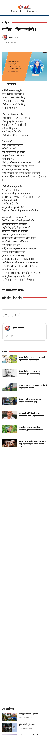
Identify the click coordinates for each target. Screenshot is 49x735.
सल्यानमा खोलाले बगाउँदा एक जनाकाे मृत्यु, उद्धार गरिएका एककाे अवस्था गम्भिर (33, 444)
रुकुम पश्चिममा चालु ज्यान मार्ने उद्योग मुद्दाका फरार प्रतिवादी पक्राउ (32, 358)
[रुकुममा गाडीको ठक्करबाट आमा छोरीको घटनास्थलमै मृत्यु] (9, 401)
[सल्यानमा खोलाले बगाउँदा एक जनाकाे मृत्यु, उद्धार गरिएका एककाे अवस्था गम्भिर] (9, 443)
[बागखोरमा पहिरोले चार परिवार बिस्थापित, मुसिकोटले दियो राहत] (9, 429)
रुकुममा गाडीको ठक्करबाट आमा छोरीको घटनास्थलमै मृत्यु (31, 400)
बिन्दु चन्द (15, 314)
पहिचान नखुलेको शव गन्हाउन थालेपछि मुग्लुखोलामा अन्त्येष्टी (33, 386)
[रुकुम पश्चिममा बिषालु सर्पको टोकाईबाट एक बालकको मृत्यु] (9, 373)
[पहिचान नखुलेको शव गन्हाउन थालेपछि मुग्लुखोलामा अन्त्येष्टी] (9, 387)
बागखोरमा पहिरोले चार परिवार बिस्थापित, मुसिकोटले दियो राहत (31, 428)
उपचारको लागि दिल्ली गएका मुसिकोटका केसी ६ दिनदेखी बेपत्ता (31, 414)
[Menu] (45, 3)
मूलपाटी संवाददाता (14, 37)
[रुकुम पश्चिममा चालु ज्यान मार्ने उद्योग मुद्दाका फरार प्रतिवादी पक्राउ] (9, 359)
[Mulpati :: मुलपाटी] (24, 7)
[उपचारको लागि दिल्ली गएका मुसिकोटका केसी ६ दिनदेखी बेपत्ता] (9, 415)
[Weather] (4, 3)
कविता (6, 314)
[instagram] (12, 336)
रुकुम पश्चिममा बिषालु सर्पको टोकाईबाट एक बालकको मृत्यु (30, 372)
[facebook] (7, 336)
